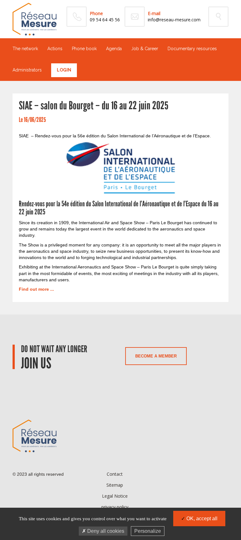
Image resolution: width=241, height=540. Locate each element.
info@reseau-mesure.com (174, 20)
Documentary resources (192, 48)
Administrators (27, 69)
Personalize (147, 531)
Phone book (84, 48)
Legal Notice (115, 496)
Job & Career (144, 48)
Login (64, 69)
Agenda (114, 48)
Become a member (156, 356)
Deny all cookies (105, 531)
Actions (54, 48)
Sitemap (114, 485)
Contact (115, 474)
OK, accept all (201, 518)
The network (25, 48)
